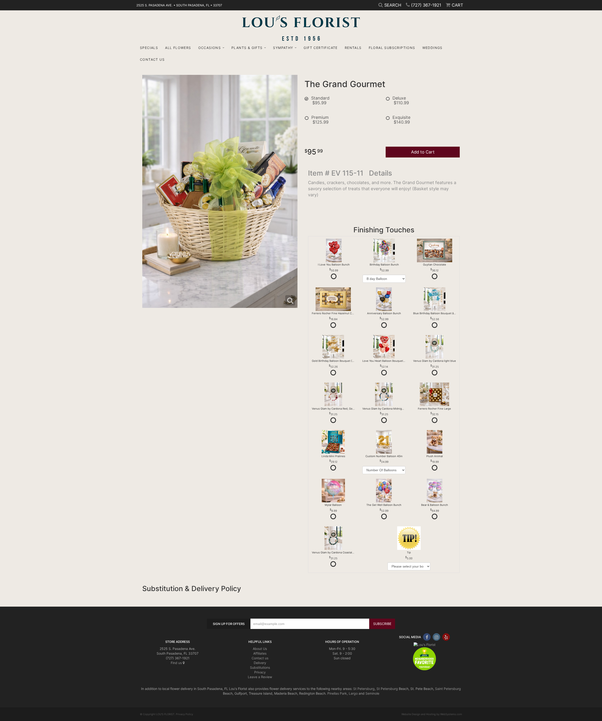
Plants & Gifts (247, 48)
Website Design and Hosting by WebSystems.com (431, 714)
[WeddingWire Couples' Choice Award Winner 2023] (425, 644)
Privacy (260, 672)
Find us (177, 663)
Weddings (432, 48)
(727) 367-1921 (426, 5)
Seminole (372, 693)
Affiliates (259, 653)
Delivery (260, 663)
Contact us (260, 658)
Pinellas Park (337, 693)
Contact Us (152, 59)
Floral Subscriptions (392, 48)
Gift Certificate (320, 48)
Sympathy (283, 48)
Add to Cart (423, 151)
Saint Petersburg (448, 689)
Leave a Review (260, 677)
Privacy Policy (184, 714)
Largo (353, 693)
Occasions (209, 48)
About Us (260, 649)
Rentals (353, 48)
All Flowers (178, 48)
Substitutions (260, 667)
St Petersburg (364, 689)
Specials (149, 48)
